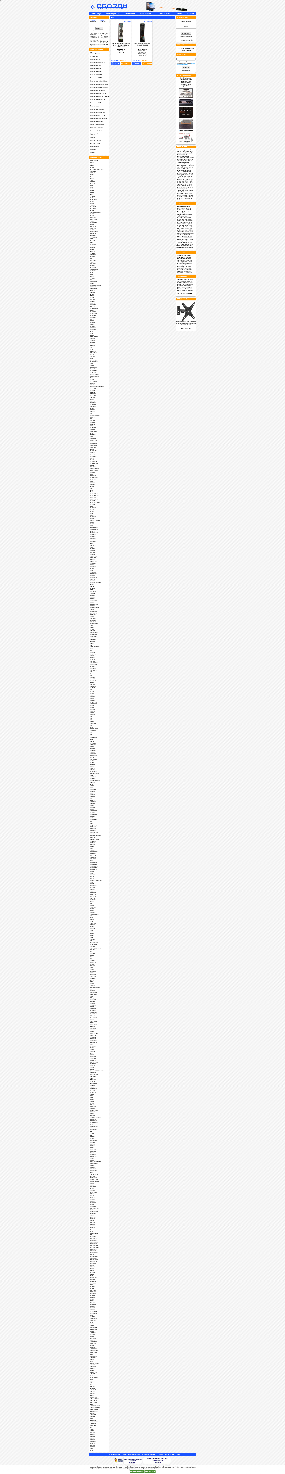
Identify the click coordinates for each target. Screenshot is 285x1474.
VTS (91, 1384)
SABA (92, 1099)
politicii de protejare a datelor (186, 64)
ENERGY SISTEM (95, 520)
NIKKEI (92, 933)
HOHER (92, 661)
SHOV (92, 1158)
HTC (91, 675)
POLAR (92, 1015)
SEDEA (92, 1128)
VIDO (91, 1354)
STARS (92, 1194)
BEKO (92, 297)
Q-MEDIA (93, 1046)
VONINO (92, 1374)
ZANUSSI (93, 1441)
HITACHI (92, 659)
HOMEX (92, 666)
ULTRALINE (93, 1311)
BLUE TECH (93, 313)
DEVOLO (92, 426)
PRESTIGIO (93, 1024)
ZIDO (91, 1448)
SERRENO (93, 1151)
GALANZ (92, 588)
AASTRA (92, 165)
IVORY (92, 721)
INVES (92, 707)
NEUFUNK (93, 923)
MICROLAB (93, 862)
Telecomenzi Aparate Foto (98, 118)
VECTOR (92, 1334)
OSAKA (92, 985)
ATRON (92, 265)
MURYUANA (93, 900)
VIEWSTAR (93, 1358)
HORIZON (93, 668)
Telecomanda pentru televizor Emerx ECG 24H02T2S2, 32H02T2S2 (121, 45)
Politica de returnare (148, 1454)
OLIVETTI (93, 962)
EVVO (92, 543)
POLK (92, 1019)
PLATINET (93, 1010)
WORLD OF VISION (95, 1422)
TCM (91, 1231)
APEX (91, 242)
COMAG (92, 383)
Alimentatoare (94, 146)
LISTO (92, 805)
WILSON (92, 1413)
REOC (92, 1087)
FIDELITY (93, 557)
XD (91, 1427)
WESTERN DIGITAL (95, 1406)
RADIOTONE (94, 1074)
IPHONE (92, 711)
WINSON (92, 1416)
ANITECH (93, 233)
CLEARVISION (94, 374)
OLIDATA (93, 960)
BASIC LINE (93, 288)
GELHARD (93, 591)
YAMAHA (92, 1434)
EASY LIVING (94, 470)
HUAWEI (92, 677)
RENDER (92, 1085)
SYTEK (92, 1220)
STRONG (93, 1199)
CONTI (92, 385)
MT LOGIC (93, 894)
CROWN (92, 397)
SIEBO (92, 1160)
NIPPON (92, 939)
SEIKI (91, 1135)
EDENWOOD (94, 483)
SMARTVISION (94, 1181)
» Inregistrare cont (186, 37)
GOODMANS (94, 604)
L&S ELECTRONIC (95, 780)
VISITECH (93, 1366)
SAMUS (92, 1108)
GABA (92, 586)
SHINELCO (93, 1156)
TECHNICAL (93, 1238)
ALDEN (92, 201)
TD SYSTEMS (94, 1233)
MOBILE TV (93, 885)
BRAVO (92, 324)
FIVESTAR (93, 563)
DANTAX (92, 411)
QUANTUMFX (94, 1062)
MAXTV (92, 848)
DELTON (92, 420)
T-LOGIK (92, 1224)
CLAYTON (93, 372)
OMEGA (92, 964)
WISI (91, 1418)
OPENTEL (93, 971)
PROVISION (93, 1042)
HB (91, 645)
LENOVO (92, 796)
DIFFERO (93, 435)
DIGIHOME (93, 438)
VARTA (92, 1331)
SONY (92, 1188)
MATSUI (92, 844)
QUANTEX (93, 1060)
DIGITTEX (93, 447)
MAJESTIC (93, 828)
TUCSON (92, 1302)
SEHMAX (92, 1133)
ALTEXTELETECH (95, 212)
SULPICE (92, 1201)
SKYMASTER (94, 1174)
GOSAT (92, 606)
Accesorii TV (94, 134)
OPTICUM (93, 976)
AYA (91, 280)
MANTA (92, 834)
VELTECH (93, 1338)
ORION (92, 983)
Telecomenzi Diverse (96, 121)
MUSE (92, 901)
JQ (91, 732)
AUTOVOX (93, 271)
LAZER (92, 786)
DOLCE (92, 454)
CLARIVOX (93, 367)
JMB (91, 727)
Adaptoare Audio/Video (97, 131)
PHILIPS (92, 1001)
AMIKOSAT (93, 223)
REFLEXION (93, 1083)
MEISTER (93, 853)
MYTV (92, 909)
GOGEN (92, 598)
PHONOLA (93, 1005)
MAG (91, 823)
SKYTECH (93, 1176)
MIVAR (92, 884)
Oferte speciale (95, 53)
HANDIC (92, 631)
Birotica (92, 153)
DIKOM (92, 449)
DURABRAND (94, 463)
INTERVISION (94, 704)
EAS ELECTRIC (94, 468)
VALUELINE (93, 1327)
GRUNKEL (93, 620)
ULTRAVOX (93, 1313)
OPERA (92, 973)
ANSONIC (93, 235)
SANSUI (92, 1112)
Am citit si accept (136, 1472)
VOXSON (92, 1381)
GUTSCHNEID (94, 623)
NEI (91, 916)
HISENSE (92, 657)
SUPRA (92, 1210)
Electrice (93, 149)
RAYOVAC (93, 1076)
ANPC (179, 1454)
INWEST (92, 709)
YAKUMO (93, 1432)
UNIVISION (93, 1320)
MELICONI (93, 855)
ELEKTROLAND (95, 502)
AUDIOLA (93, 267)
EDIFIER (92, 484)
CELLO (92, 354)
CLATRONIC (93, 370)
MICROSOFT (94, 869)
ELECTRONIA (94, 499)
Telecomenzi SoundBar (97, 90)
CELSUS (92, 356)
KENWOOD (93, 755)
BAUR (92, 294)
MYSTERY (93, 907)
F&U (91, 547)
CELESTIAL (93, 353)
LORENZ (92, 812)
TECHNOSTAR (94, 1247)
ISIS (91, 716)
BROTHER (93, 329)
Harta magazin (169, 1454)
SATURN (92, 1115)
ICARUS (92, 688)
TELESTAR (93, 1258)
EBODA (92, 472)
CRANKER (93, 394)
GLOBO (92, 597)
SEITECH (92, 1137)
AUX (91, 272)
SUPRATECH (94, 1211)
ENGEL (92, 522)
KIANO (92, 762)
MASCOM (93, 841)
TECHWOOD (94, 1249)
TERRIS (92, 1267)
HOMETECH (93, 664)
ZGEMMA (93, 1447)
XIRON (92, 1429)
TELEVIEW (93, 1263)
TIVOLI (92, 1284)
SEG (91, 1131)
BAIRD (92, 283)
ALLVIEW (93, 208)
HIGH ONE (93, 654)
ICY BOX (92, 691)
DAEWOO (93, 406)
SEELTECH (93, 1129)
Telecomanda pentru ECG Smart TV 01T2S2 (142, 44)
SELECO (92, 1142)
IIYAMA (92, 693)
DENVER (92, 424)
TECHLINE (93, 1236)
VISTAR (92, 1368)
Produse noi (94, 56)
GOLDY (92, 602)
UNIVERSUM (93, 1318)
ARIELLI (92, 253)
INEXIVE (92, 696)
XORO (92, 1431)
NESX (91, 921)
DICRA (92, 433)
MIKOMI (92, 875)
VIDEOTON (93, 1352)
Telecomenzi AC (95, 106)
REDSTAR (93, 1081)
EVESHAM (93, 541)
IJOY (91, 695)
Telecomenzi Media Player (98, 93)
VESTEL (92, 1345)
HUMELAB (93, 680)
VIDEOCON (93, 1349)
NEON (92, 919)
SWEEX (92, 1215)
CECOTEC (93, 351)
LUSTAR (92, 816)
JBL (91, 725)
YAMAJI (92, 1436)
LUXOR (92, 818)
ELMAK (92, 511)
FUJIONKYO (93, 577)
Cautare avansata (99, 31)
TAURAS (92, 1227)
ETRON (92, 531)
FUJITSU (92, 581)
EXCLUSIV (93, 545)
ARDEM (92, 247)
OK (91, 957)
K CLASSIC (93, 737)
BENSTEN (93, 303)
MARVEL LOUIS (94, 839)
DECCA (92, 413)
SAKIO (92, 1103)
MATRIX (92, 843)
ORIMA (92, 982)
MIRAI (92, 876)
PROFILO (93, 1035)
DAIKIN (92, 408)
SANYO (92, 1113)
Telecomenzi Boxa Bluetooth (99, 87)
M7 (91, 821)
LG (91, 798)
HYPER (92, 682)
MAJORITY (93, 830)
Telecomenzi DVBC (96, 75)
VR (91, 1382)
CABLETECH (94, 337)
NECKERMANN (94, 914)
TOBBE (92, 1286)
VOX (91, 1379)
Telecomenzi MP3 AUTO (97, 115)
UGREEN (92, 1309)
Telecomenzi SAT (95, 65)
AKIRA (92, 192)
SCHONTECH (94, 1122)
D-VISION (93, 404)
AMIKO (92, 221)
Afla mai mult (150, 1472)
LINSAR (92, 803)
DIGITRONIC (94, 445)
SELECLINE (93, 1140)
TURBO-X (93, 1304)
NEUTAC (92, 925)
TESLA (92, 1270)
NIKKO (92, 935)
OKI (91, 958)
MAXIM (92, 846)
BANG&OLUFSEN (95, 285)
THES (91, 1276)
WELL (92, 1395)
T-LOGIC (92, 1222)
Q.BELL (92, 1047)
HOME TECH (94, 663)
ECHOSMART (94, 477)
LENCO (92, 793)
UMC (91, 1315)
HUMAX (92, 679)
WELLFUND (93, 1397)
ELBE (91, 492)
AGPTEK (92, 183)
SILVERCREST (94, 1163)
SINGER (92, 1167)
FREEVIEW (93, 574)
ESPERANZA (94, 527)
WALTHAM (93, 1390)
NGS (91, 932)
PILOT (92, 1007)
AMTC (92, 230)
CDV (91, 349)
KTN (91, 775)
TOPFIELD (93, 1290)
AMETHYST (93, 219)
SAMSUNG (93, 1106)
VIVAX (92, 1370)
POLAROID (93, 1017)
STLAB (92, 1195)
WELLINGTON (94, 1398)
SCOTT (92, 1124)
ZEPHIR (92, 1445)
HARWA (92, 641)
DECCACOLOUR (95, 415)
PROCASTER (94, 1033)
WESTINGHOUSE (95, 1407)
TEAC (92, 1235)
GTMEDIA (93, 622)
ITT (91, 720)
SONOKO (93, 1186)
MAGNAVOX (93, 825)
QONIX (92, 1055)
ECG (91, 474)
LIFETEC (92, 800)
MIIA (91, 873)
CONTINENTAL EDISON (97, 386)
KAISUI (92, 739)
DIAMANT (93, 427)
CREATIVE (93, 395)
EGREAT (92, 486)
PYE (91, 1044)
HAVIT (92, 643)
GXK (91, 625)
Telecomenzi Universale (97, 112)
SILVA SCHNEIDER (95, 1162)
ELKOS (92, 509)
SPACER (92, 1190)
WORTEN (93, 1423)
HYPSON (92, 684)
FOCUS (92, 565)
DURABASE (93, 461)
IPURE (92, 713)
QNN (91, 1053)
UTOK (92, 1325)
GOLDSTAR (93, 600)
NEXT (91, 930)
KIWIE (92, 766)
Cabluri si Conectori (96, 128)
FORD (92, 568)
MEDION (92, 850)
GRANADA (93, 613)
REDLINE (93, 1080)
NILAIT (92, 937)
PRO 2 (92, 1031)
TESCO (92, 1268)
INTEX (92, 705)
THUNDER (93, 1281)
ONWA (92, 969)
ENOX (92, 524)
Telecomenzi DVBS (96, 78)
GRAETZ (92, 609)
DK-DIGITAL (93, 451)
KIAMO (92, 761)
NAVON (92, 912)
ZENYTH (92, 1443)
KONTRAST (93, 771)
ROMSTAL (93, 1092)
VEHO (92, 1336)
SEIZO (92, 1138)
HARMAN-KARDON (96, 638)
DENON (92, 422)
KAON (92, 741)
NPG (91, 951)
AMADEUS (93, 217)
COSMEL (92, 392)
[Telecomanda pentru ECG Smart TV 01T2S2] (142, 33)
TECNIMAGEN (94, 1252)
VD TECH (93, 1333)
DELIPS (92, 417)
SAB (91, 1097)
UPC (91, 1322)
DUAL (92, 458)
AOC (91, 239)
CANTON (93, 344)
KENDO (92, 748)
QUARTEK (93, 1064)
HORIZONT (93, 670)
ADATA (92, 174)
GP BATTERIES (94, 607)
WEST (92, 1404)
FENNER (92, 554)
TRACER (92, 1297)
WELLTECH (93, 1400)
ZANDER (92, 1439)
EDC (91, 481)
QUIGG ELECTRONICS (97, 1071)
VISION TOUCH (94, 1363)
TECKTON (93, 1251)
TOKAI (92, 1288)
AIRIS (91, 185)
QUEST (92, 1069)
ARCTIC (92, 246)
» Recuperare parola (185, 40)
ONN (91, 967)
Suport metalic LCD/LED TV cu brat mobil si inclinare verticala (186, 322)
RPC (91, 1096)
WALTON (92, 1391)
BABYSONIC (94, 281)
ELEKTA (92, 500)
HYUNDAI (93, 686)
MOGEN (92, 887)
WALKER (92, 1386)
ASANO (92, 256)
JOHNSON (93, 730)
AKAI (91, 189)
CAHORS (93, 338)
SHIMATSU (93, 1154)
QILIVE (92, 1049)
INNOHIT (92, 700)
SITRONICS (93, 1170)
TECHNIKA (93, 1240)
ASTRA (92, 258)
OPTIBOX (93, 974)
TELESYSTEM (94, 1260)
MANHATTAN (94, 832)
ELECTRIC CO (94, 495)
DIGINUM (93, 442)
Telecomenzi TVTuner (97, 103)
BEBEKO (92, 296)
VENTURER (93, 1341)
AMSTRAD (93, 228)
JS (91, 734)
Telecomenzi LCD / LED (97, 62)
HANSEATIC (93, 634)
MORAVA (92, 889)
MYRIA (92, 905)
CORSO (92, 390)
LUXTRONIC (93, 819)
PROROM (93, 1039)
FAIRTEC (92, 549)
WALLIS (92, 1388)
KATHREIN (93, 745)
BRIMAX (92, 326)
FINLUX (92, 559)
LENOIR (92, 794)
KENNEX (92, 752)
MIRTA (92, 878)
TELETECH (93, 1261)
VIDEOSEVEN (94, 1350)
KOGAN (92, 768)
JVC (91, 736)
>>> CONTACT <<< (95, 40)
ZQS (91, 1450)
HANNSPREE (94, 632)
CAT (91, 347)
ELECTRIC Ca (94, 493)
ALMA (92, 210)
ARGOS (92, 251)
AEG (91, 180)
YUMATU (92, 1438)
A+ (91, 164)
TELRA (92, 1265)
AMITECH (93, 226)
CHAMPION (93, 360)
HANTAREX (93, 636)
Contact (160, 1454)
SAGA (92, 1101)
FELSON (92, 552)
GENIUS (92, 595)
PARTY (92, 996)
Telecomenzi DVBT (96, 71)
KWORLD (93, 777)
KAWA (92, 746)
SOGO (92, 1183)
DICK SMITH (93, 431)
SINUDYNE (93, 1169)
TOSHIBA (93, 1293)
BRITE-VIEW (93, 328)
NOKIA (92, 941)
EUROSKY (93, 534)
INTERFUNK (93, 702)
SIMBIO (92, 1165)
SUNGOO (93, 1202)
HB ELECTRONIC (95, 647)
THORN (92, 1279)
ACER (92, 167)
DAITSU (92, 410)
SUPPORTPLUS (94, 1208)
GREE (92, 616)
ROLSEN (92, 1090)
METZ (92, 860)
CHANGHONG (94, 361)
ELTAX (92, 515)
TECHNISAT (93, 1243)
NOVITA (92, 949)
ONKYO (92, 966)
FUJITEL (92, 579)
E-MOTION (93, 467)
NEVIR (92, 926)
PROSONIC (93, 1040)
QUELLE (92, 1065)
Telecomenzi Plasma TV (97, 100)
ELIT (91, 506)
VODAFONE (93, 1372)
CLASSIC (93, 369)
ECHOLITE (93, 476)
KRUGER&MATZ (95, 773)
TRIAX (92, 1300)
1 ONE (92, 162)
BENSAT (92, 301)
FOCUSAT (93, 566)
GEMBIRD (93, 593)
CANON (92, 340)
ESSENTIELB (94, 529)
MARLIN (92, 837)
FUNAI (92, 584)
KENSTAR (93, 753)
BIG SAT (92, 306)
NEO (91, 917)
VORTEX (92, 1375)
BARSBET (93, 287)
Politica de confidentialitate (131, 1454)
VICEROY (93, 1347)
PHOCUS (92, 1003)
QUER (92, 1067)
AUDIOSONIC (94, 269)
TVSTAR (92, 1308)
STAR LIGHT (94, 1192)
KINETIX (92, 764)
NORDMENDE (94, 942)
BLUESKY (93, 315)
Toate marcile (94, 160)
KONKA (92, 770)
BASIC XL (93, 290)
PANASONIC (93, 994)
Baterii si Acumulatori (97, 125)
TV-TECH (92, 1306)
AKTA (92, 194)
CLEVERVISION (94, 376)
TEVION (92, 1272)
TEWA (92, 1274)
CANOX (92, 342)
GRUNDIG (93, 618)
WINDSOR (93, 1415)
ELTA (91, 513)
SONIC (92, 1185)
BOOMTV (93, 317)
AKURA (92, 196)
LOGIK (92, 809)
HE (91, 650)
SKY (91, 1172)
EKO (91, 490)
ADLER (92, 178)
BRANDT (92, 322)
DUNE (92, 459)
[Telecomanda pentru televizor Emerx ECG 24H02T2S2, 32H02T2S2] (120, 33)
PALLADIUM (93, 992)
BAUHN (92, 292)
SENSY (92, 1147)
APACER (92, 240)
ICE (91, 689)
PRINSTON (93, 1030)
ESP (91, 525)
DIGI (91, 436)
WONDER (93, 1420)
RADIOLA (93, 1072)
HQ (91, 673)
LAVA (91, 784)
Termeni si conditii (114, 1454)
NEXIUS (92, 928)
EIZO (91, 488)
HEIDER (92, 652)
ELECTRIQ (93, 497)
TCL (91, 1229)
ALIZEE (92, 205)
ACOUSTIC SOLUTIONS (97, 169)
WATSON (92, 1393)
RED (91, 1078)
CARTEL (92, 345)
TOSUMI (92, 1295)
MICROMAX (93, 864)
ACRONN (93, 171)
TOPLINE (93, 1292)
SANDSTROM (94, 1110)
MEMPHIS (93, 859)
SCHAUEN (93, 1119)
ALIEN (92, 203)
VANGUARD (93, 1329)
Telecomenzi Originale (97, 109)
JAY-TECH (93, 723)
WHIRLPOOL (94, 1411)
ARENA (92, 249)
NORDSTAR (93, 944)
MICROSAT (93, 868)
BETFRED (93, 304)
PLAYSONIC (93, 1014)
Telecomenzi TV (95, 59)
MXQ (91, 903)
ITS (91, 718)
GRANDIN (93, 615)
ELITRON (93, 508)
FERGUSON (93, 556)
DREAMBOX (93, 456)
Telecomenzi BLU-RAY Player (99, 96)
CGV (91, 358)
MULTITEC (93, 896)
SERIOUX (93, 1149)
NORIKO (92, 946)
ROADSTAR (93, 1088)
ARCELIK (93, 244)
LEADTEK (93, 789)
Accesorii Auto (95, 143)
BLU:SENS (93, 312)
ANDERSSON (94, 231)
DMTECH (92, 452)
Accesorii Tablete (95, 140)
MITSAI (92, 882)
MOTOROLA (94, 892)
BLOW (92, 310)
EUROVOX (93, 536)
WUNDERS (93, 1425)
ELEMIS (92, 504)
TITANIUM (93, 1283)
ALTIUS (92, 214)
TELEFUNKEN (94, 1256)
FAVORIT (92, 550)
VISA (91, 1361)
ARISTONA (93, 255)
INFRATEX (93, 698)
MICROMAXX (94, 866)
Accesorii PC (94, 137)
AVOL (92, 274)
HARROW (93, 639)
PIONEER (93, 1008)
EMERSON (93, 517)
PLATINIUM (93, 1012)
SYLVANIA (93, 1217)
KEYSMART (93, 759)
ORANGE (93, 978)
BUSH (92, 335)
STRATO (92, 1197)
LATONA (92, 782)
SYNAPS (92, 1219)
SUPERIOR (93, 1206)
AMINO (92, 224)
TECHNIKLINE (94, 1242)
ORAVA (92, 980)
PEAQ (92, 998)
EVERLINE (93, 540)
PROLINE (93, 1037)
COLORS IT (93, 381)
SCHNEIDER (93, 1121)
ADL (91, 176)
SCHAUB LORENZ (95, 1117)
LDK (91, 787)
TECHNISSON (94, 1245)
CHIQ (91, 363)
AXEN (92, 276)
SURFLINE (93, 1213)
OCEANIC (93, 953)
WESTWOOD (94, 1409)
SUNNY (92, 1204)
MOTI (91, 891)
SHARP (92, 1153)
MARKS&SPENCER (95, 835)
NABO (92, 910)
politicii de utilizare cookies (163, 1467)
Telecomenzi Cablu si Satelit (99, 81)
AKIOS (92, 190)
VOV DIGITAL (94, 1377)
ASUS (92, 262)
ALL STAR (93, 206)
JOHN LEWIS (94, 729)
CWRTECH (93, 402)
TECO (92, 1254)
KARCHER (93, 743)
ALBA (92, 198)
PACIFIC (92, 990)
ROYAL (92, 1094)
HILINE (92, 655)
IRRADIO (92, 714)
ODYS (92, 955)
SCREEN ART (94, 1126)
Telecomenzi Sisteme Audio (99, 84)
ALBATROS (93, 199)
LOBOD (92, 807)
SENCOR (92, 1145)
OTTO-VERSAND (95, 987)
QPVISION (93, 1056)
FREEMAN (93, 572)
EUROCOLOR (94, 533)
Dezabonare (186, 70)
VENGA (92, 1340)
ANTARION (93, 237)
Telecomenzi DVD (95, 68)
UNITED (92, 1317)
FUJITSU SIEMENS (95, 582)
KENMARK (93, 750)
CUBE (92, 399)
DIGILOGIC (93, 440)
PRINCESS (93, 1028)
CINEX (92, 365)
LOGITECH (93, 811)
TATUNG (92, 1226)
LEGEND (92, 791)
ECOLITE (93, 479)
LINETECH (93, 802)
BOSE (92, 321)
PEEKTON (93, 999)
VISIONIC (93, 1365)
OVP (91, 989)
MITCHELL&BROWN (96, 880)
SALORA (92, 1105)
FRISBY (92, 575)
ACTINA (92, 173)
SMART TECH (94, 1179)
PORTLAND (93, 1021)
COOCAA (93, 388)
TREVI (92, 1299)
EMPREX (92, 518)
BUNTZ (92, 333)
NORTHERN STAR (95, 948)
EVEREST (93, 538)
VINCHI (92, 1359)
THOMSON (93, 1277)
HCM (91, 648)
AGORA (92, 182)
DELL (91, 419)
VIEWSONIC (93, 1356)
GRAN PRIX (93, 611)
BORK (92, 319)
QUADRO (93, 1058)
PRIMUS (92, 1026)
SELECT (92, 1144)
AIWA (91, 187)
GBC (91, 590)
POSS (92, 1023)
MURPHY (92, 898)
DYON (92, 465)
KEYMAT (92, 757)
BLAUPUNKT (94, 308)
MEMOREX (93, 857)
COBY (92, 379)
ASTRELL (93, 260)
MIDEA (92, 871)
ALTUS (92, 215)
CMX (91, 378)
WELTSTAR (93, 1402)
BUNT (92, 331)
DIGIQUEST (93, 443)
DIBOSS (92, 429)
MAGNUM (93, 827)
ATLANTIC (93, 263)
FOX (91, 570)
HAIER (92, 627)
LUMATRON (93, 814)
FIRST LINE (93, 561)
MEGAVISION (94, 851)
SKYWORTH (93, 1178)
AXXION (92, 278)
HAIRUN (92, 629)
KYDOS (92, 778)
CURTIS (92, 401)
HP (91, 672)
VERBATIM (93, 1343)
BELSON (92, 299)
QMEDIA (92, 1051)
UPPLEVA (93, 1324)
